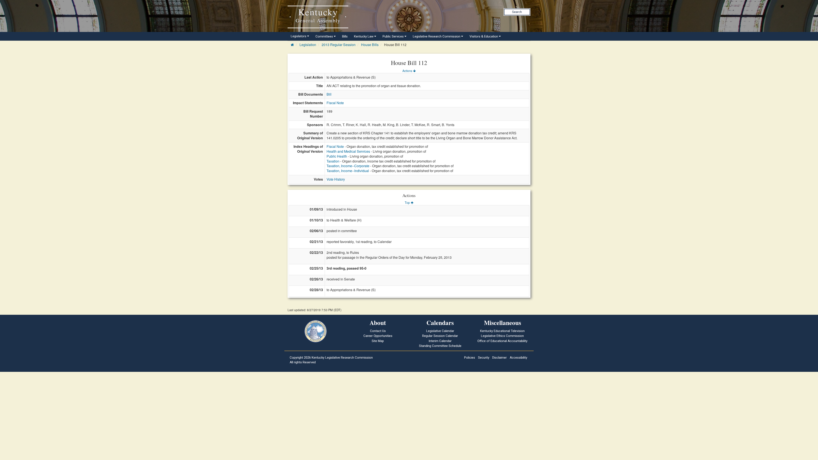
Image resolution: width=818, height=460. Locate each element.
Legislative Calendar (440, 331)
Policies (469, 357)
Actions (407, 71)
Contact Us (378, 331)
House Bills (370, 44)
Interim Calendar (440, 341)
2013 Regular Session (339, 44)
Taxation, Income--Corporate (348, 165)
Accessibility (518, 357)
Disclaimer (499, 357)
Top (408, 202)
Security (483, 357)
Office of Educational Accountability (502, 341)
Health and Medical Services (348, 151)
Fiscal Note (335, 102)
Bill (329, 94)
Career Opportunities (377, 336)
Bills (345, 36)
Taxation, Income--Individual (348, 170)
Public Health (337, 156)
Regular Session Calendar (440, 336)
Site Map (378, 341)
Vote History (336, 179)
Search (517, 12)
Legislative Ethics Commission (502, 336)
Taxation (333, 161)
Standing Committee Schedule (440, 346)
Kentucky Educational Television (502, 331)
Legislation (308, 44)
